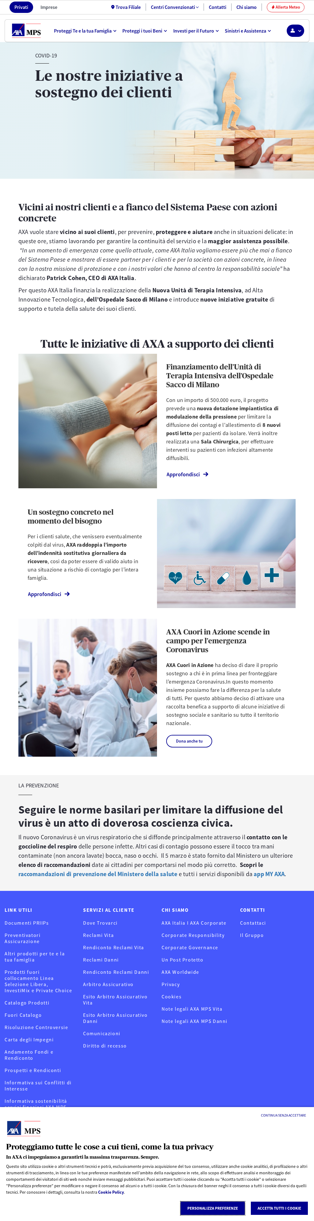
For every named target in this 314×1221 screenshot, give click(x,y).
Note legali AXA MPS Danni (195, 1021)
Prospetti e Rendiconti (33, 1070)
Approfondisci (183, 474)
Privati (21, 7)
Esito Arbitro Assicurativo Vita (115, 999)
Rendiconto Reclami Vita (113, 947)
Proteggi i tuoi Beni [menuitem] (142, 31)
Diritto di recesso (105, 1046)
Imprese (48, 7)
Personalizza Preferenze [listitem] (212, 1208)
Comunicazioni (102, 1033)
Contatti (217, 7)
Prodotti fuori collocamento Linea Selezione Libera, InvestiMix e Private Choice (38, 981)
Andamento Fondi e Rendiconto (29, 1055)
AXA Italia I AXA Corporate (194, 923)
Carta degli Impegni (29, 1039)
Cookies (172, 996)
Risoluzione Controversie (36, 1027)
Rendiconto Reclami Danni (116, 972)
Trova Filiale (128, 7)
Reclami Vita (98, 935)
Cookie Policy (111, 1192)
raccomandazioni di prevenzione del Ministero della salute (97, 874)
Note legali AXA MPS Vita (192, 1009)
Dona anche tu (189, 741)
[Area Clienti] (295, 31)
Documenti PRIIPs (27, 923)
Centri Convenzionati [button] (173, 7)
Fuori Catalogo (23, 1015)
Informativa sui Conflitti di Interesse (38, 1085)
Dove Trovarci (100, 923)
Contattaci (253, 923)
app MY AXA (269, 874)
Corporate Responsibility (193, 935)
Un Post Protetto (183, 960)
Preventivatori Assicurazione (22, 938)
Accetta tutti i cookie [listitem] (279, 1208)
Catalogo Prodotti (27, 1003)
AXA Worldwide (180, 972)
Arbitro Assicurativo (108, 984)
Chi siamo (246, 7)
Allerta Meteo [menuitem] (286, 7)
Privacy (171, 984)
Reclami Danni (101, 960)
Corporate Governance (190, 947)
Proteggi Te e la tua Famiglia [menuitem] (83, 31)
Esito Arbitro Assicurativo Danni (115, 1018)
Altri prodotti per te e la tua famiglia (35, 956)
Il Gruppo (252, 935)
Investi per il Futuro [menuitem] (193, 31)
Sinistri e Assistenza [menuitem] (245, 31)
